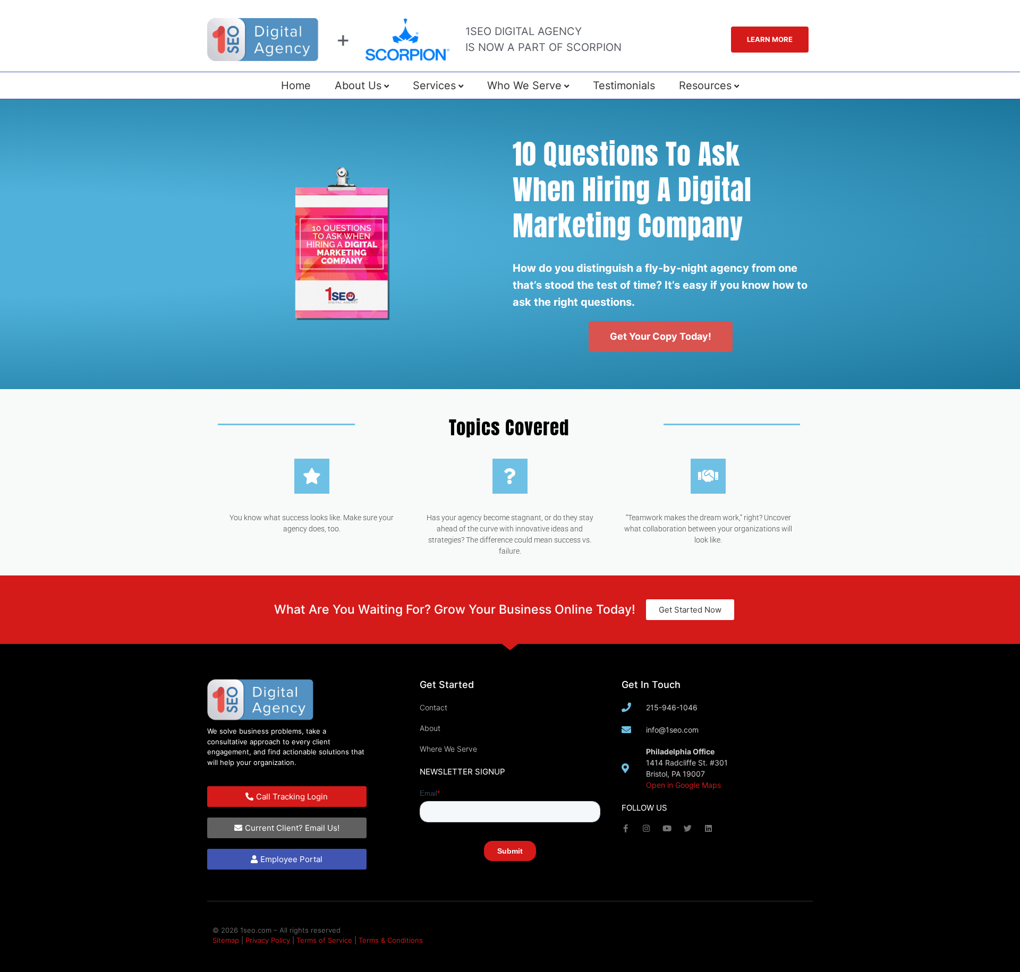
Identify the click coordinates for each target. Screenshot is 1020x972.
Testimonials (624, 85)
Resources (705, 85)
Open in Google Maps (683, 784)
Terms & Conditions (391, 940)
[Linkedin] (708, 828)
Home (296, 85)
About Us (358, 85)
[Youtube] (667, 828)
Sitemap (225, 940)
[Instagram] (646, 828)
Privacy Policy (267, 940)
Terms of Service (324, 940)
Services (434, 85)
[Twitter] (688, 828)
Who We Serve (524, 85)
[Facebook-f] (626, 828)
